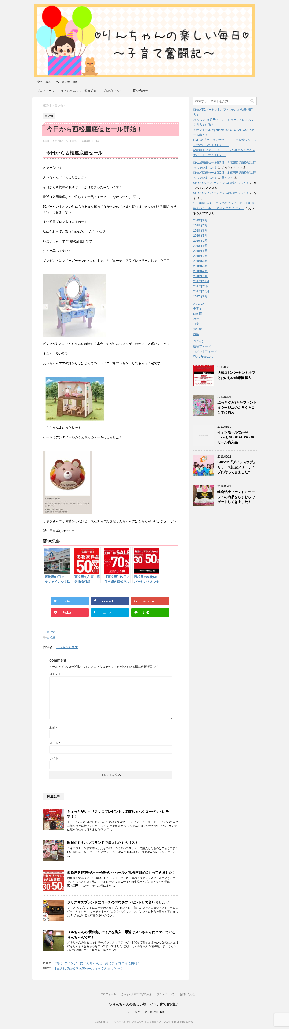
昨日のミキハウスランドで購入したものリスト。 (104, 842)
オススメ (199, 303)
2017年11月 (201, 286)
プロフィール (45, 90)
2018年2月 (200, 271)
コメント (55, 673)
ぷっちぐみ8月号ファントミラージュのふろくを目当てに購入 (237, 407)
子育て (197, 308)
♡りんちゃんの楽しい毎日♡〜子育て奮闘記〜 (144, 1004)
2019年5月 (200, 235)
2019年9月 (200, 220)
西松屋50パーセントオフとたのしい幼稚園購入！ (236, 375)
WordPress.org (203, 356)
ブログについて (113, 90)
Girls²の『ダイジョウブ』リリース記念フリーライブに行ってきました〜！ (236, 467)
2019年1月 (200, 240)
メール (54, 743)
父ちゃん (227, 177)
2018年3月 (200, 266)
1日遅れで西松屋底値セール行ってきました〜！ (89, 968)
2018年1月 (200, 276)
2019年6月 (200, 230)
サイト (53, 758)
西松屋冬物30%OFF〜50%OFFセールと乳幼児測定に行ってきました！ (121, 872)
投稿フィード (202, 346)
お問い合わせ (139, 90)
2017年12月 (201, 281)
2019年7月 (200, 225)
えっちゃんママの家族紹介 (78, 90)
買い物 (51, 631)
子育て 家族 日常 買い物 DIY (144, 1011)
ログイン (199, 341)
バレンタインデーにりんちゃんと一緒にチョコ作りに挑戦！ (97, 963)
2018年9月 (200, 245)
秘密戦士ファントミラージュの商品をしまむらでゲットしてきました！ (236, 497)
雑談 (196, 334)
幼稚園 (197, 313)
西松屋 (51, 637)
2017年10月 (201, 291)
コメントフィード (205, 351)
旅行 (196, 319)
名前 (53, 727)
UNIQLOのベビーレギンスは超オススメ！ (221, 182)
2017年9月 (200, 296)
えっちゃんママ (67, 647)
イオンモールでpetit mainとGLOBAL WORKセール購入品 (236, 437)
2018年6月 (200, 261)
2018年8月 (200, 250)
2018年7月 (200, 256)
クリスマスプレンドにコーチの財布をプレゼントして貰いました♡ (118, 902)
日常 (196, 324)
